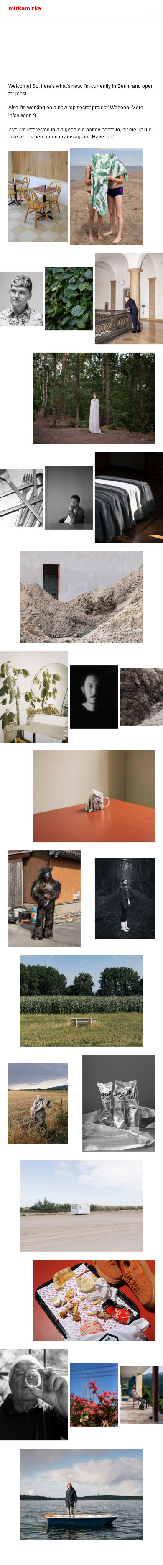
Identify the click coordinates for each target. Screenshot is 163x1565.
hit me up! (133, 130)
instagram (78, 137)
